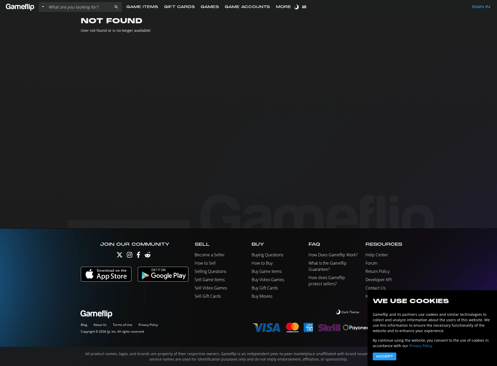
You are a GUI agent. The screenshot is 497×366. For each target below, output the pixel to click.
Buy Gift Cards (265, 288)
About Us (100, 325)
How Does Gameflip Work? (333, 255)
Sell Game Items (210, 279)
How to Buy (262, 263)
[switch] (297, 7)
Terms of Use (122, 325)
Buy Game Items (267, 271)
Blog (84, 325)
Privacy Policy (148, 325)
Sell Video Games (211, 288)
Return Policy (378, 271)
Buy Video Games (268, 279)
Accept (384, 356)
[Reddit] (147, 256)
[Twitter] (119, 256)
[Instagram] (129, 256)
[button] (116, 7)
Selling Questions (210, 271)
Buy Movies (262, 296)
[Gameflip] (20, 6)
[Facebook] (138, 256)
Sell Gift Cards (208, 296)
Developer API (379, 279)
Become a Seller (210, 255)
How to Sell (205, 263)
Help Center (377, 255)
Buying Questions (267, 255)
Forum (371, 263)
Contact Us (375, 288)
